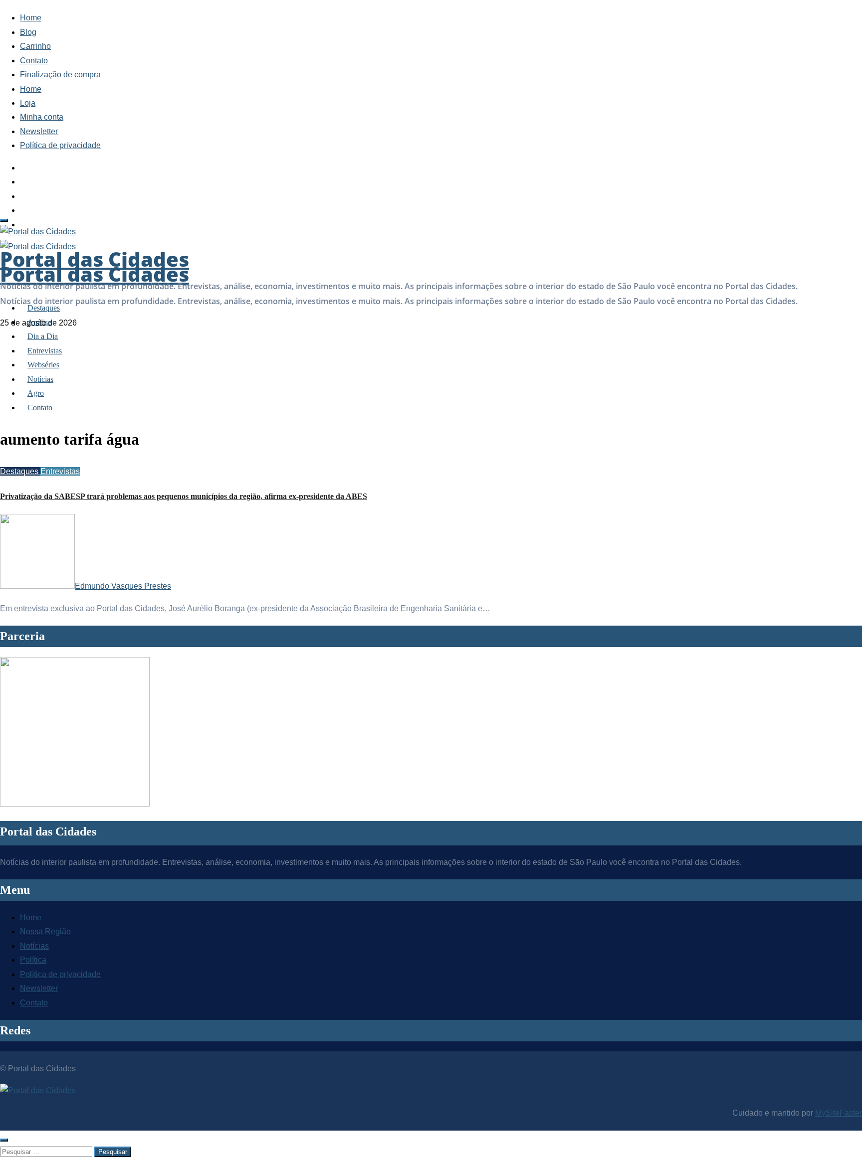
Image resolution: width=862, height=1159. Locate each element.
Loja (27, 103)
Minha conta (41, 117)
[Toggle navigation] (4, 220)
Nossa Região (45, 931)
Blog (28, 32)
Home (30, 17)
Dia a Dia (42, 336)
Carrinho (35, 46)
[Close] (4, 1140)
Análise (39, 322)
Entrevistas (44, 350)
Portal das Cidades (94, 274)
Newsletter (39, 131)
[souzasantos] (75, 804)
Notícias (40, 379)
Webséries (43, 364)
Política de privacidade (60, 145)
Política (33, 960)
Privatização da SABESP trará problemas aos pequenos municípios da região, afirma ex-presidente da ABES (183, 496)
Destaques (43, 308)
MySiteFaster (838, 1113)
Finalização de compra (60, 74)
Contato (34, 60)
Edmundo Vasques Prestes (123, 586)
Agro (35, 393)
